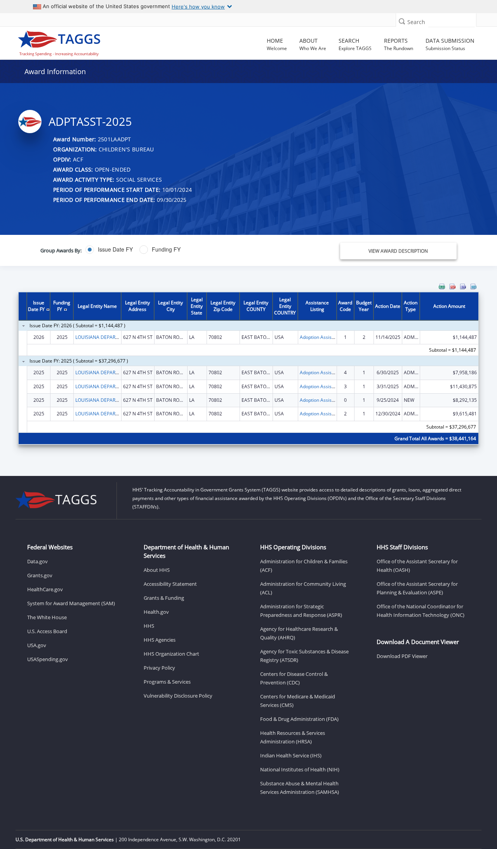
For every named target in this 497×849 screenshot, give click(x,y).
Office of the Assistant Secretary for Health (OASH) (417, 565)
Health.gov (156, 611)
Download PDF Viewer (402, 656)
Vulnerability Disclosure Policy (178, 695)
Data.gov (37, 561)
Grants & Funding (164, 597)
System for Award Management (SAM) (71, 603)
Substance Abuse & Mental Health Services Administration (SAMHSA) (299, 787)
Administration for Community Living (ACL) (303, 588)
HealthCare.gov (45, 589)
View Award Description (398, 251)
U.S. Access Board (47, 631)
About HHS (157, 569)
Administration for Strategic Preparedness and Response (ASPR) (301, 610)
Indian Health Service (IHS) (290, 755)
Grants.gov (39, 575)
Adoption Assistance (322, 337)
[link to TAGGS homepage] (71, 41)
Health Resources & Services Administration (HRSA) (292, 737)
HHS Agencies (160, 639)
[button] (401, 21)
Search (416, 22)
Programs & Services (167, 681)
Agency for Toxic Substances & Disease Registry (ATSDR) (304, 655)
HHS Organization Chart (171, 653)
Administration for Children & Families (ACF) (304, 565)
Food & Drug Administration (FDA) (299, 718)
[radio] (109, 249)
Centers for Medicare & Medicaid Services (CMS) (297, 700)
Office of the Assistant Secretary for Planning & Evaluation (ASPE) (417, 588)
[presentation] (248, 369)
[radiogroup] (177, 250)
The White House (47, 617)
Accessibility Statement (170, 583)
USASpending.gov (47, 659)
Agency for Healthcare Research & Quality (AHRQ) (299, 633)
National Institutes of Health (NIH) (299, 769)
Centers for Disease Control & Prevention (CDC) (294, 678)
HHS (149, 625)
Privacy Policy (159, 667)
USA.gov (36, 645)
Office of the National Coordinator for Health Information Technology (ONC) (420, 610)
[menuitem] (442, 286)
